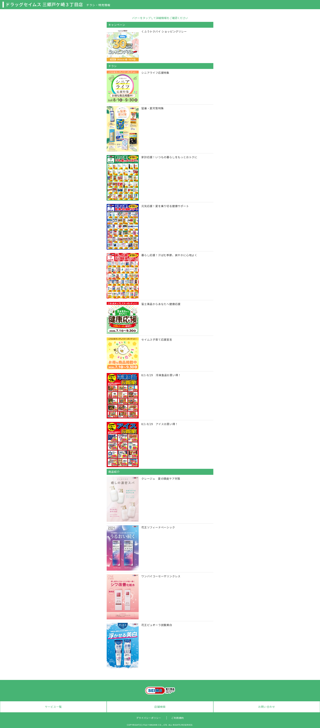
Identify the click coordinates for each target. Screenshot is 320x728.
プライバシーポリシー (148, 717)
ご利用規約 (177, 717)
